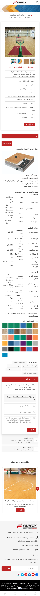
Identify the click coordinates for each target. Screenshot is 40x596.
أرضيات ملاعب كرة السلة (18, 15)
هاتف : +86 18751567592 (30, 545)
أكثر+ (20, 510)
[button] (37, 489)
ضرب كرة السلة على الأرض (30, 373)
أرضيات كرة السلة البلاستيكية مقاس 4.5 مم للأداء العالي (20, 501)
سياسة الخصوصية (27, 588)
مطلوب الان (28, 124)
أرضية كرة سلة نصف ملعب (30, 369)
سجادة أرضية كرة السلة (19, 362)
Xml (3, 586)
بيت (29, 15)
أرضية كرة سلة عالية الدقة (13, 369)
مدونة (8, 586)
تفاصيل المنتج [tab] (7, 143)
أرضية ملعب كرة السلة (13, 366)
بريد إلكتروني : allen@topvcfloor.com (25, 550)
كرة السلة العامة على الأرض (30, 366)
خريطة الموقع (15, 586)
